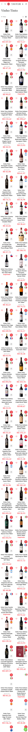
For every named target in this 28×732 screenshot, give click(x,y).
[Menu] (2, 4)
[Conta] (22, 4)
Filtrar (4, 16)
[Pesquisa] (5, 4)
